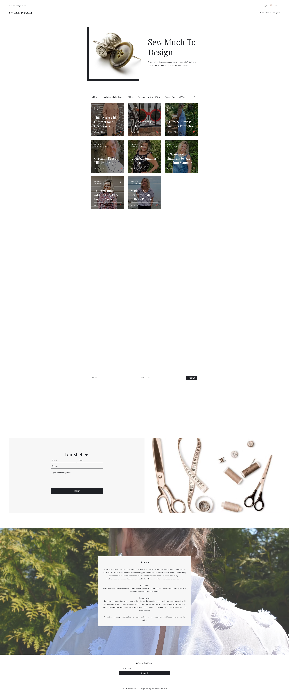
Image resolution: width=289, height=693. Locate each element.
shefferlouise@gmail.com (18, 6)
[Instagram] (266, 6)
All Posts (95, 97)
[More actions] (121, 108)
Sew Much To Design (20, 12)
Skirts (130, 97)
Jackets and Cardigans (114, 97)
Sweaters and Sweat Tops (149, 97)
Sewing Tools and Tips (175, 97)
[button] (195, 97)
